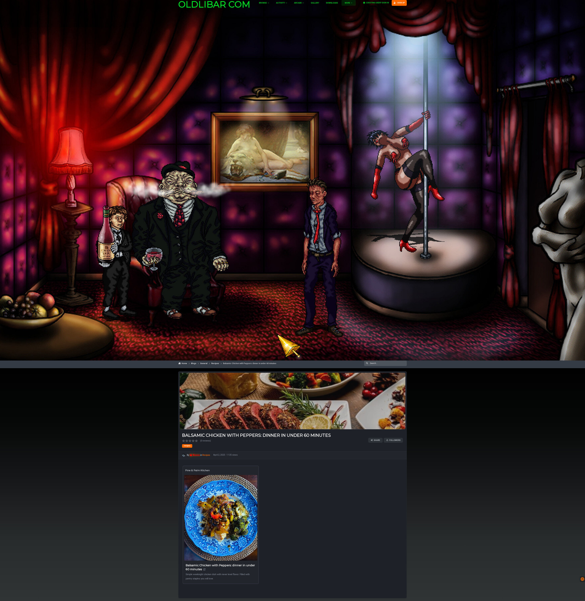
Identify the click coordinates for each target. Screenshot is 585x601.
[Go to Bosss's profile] (183, 455)
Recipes (206, 455)
